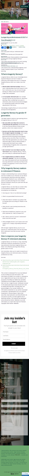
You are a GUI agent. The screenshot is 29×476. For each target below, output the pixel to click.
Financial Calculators (10, 47)
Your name (8, 398)
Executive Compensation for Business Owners (13, 37)
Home (2, 12)
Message (8, 414)
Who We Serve (4, 21)
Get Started (4, 56)
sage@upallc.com (5, 367)
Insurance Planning (6, 40)
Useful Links (22, 47)
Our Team (10, 18)
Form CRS (3, 59)
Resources (3, 44)
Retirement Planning (6, 31)
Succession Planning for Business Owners (12, 28)
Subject (7, 409)
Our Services (4, 24)
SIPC (19, 454)
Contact (3, 53)
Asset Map (3, 50)
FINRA (16, 454)
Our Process (18, 18)
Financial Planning (6, 34)
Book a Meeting (24, 6)
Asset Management (19, 31)
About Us (3, 18)
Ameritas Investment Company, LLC (10, 63)
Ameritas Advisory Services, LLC (9, 66)
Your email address (10, 404)
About (2, 15)
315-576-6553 (4, 369)
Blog (2, 47)
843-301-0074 (4, 382)
